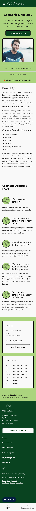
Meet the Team (7, 448)
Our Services (7, 443)
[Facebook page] (3, 468)
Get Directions (18, 347)
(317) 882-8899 (21, 74)
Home (4, 438)
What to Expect (8, 453)
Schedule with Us (18, 33)
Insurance (6, 463)
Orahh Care (19, 483)
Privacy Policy (6, 481)
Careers (12, 483)
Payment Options (8, 458)
